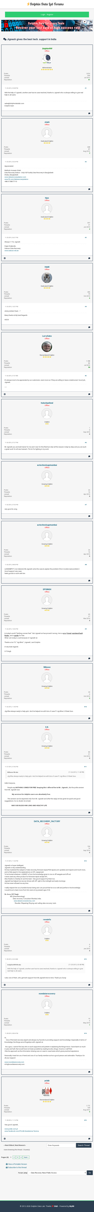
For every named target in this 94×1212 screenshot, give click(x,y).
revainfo (47, 919)
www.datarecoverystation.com (15, 177)
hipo (47, 198)
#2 (86, 162)
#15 (85, 1120)
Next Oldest (9, 1145)
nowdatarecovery (47, 993)
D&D (56, 1206)
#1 (86, 88)
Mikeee (47, 667)
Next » (26, 1157)
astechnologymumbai (47, 465)
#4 (86, 306)
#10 (85, 707)
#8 (86, 564)
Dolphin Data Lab (38, 1206)
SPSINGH (47, 589)
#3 (86, 237)
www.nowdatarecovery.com (14, 1062)
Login (43, 14)
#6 (86, 442)
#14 (85, 1033)
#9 (86, 629)
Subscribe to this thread (17, 1167)
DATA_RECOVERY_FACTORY (47, 821)
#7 (86, 505)
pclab (47, 1080)
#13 (85, 959)
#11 (85, 767)
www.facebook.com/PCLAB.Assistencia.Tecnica (22, 1131)
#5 (86, 376)
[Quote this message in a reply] (89, 113)
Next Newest (20, 1145)
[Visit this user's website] (4, 258)
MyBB (71, 1206)
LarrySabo (47, 336)
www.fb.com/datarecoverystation (16, 179)
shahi (47, 122)
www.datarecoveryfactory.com (24, 901)
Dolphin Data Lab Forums (47, 4)
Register (50, 14)
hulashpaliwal (47, 403)
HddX (47, 267)
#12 (85, 861)
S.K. (47, 727)
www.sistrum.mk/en (12, 251)
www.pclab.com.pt (11, 1129)
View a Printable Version (17, 1164)
